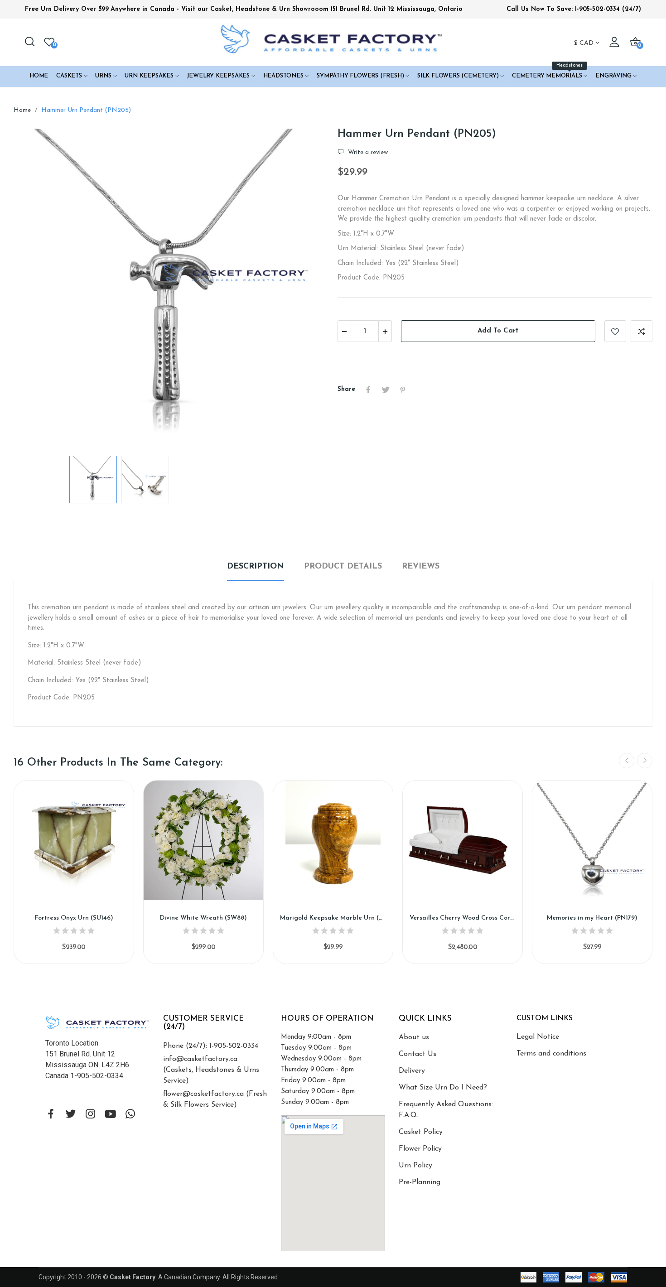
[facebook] (50, 1115)
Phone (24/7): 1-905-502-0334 (210, 1046)
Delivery (412, 1071)
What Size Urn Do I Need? (443, 1087)
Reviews (420, 567)
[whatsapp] (130, 1115)
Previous (35, 287)
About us (414, 1037)
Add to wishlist (615, 331)
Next (307, 287)
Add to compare (641, 331)
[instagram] (90, 1115)
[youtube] (110, 1115)
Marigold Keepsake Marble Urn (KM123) (333, 918)
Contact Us (417, 1054)
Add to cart (498, 331)
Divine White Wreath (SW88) (203, 918)
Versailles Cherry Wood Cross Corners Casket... (463, 918)
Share (368, 389)
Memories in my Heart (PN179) (592, 918)
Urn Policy (415, 1165)
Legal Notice (537, 1037)
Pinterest (402, 389)
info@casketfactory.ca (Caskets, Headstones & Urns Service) (211, 1070)
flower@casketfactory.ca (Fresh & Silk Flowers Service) (215, 1099)
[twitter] (70, 1115)
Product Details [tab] (343, 567)
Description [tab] (255, 567)
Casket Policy (421, 1132)
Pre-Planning (419, 1182)
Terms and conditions (551, 1053)
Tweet (385, 389)
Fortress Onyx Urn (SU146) (74, 918)
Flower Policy (420, 1148)
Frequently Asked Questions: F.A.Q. (446, 1110)
